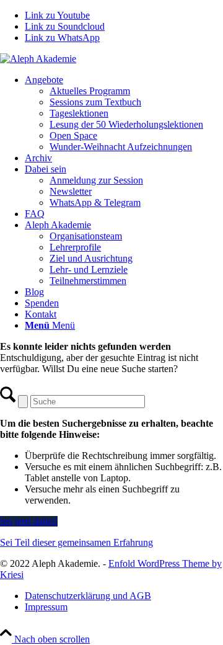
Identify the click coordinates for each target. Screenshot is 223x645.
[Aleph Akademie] (38, 58)
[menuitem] (124, 113)
